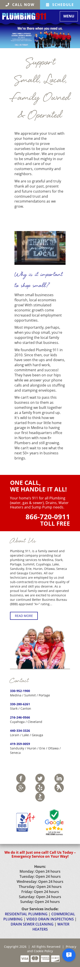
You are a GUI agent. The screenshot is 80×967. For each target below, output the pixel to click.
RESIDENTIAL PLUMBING (26, 914)
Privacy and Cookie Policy (51, 948)
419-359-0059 (20, 744)
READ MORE (24, 616)
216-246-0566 (20, 717)
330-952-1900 (20, 691)
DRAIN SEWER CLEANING (32, 924)
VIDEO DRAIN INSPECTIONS (50, 919)
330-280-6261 (20, 704)
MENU (70, 16)
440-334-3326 (20, 730)
